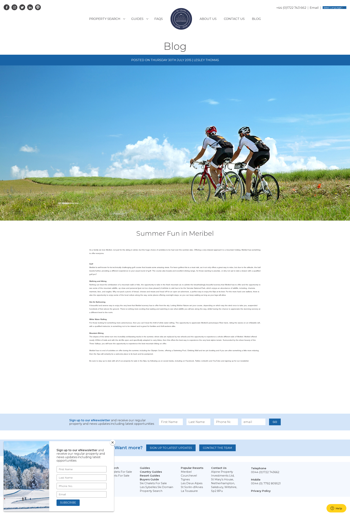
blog (256, 19)
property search (104, 19)
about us (208, 19)
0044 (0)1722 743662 (265, 472)
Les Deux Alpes (191, 483)
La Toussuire (189, 491)
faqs (158, 19)
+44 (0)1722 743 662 (291, 7)
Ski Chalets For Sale (153, 483)
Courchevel (189, 475)
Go (275, 421)
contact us (234, 19)
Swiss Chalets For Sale (114, 475)
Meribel (186, 471)
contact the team (217, 448)
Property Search (151, 491)
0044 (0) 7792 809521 (266, 483)
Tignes (185, 479)
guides (137, 19)
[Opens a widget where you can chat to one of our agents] (336, 508)
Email (314, 7)
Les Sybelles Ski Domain (156, 487)
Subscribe (68, 502)
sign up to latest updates (171, 448)
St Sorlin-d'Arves (192, 487)
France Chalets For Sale (115, 471)
